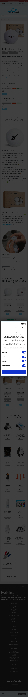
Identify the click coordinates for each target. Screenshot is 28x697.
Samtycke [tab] (5, 327)
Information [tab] (14, 327)
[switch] (24, 357)
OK (14, 372)
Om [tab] (23, 327)
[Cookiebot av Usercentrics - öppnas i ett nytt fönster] (20, 324)
